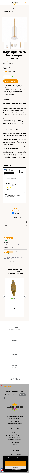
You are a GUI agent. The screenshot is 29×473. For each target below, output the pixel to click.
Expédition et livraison (14, 441)
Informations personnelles (15, 454)
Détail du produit (14, 313)
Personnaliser (16, 467)
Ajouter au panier (11, 81)
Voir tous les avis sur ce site (15, 217)
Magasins (14, 444)
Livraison (14, 432)
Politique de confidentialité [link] (15, 469)
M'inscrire (22, 394)
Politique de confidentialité (15, 439)
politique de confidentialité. (19, 398)
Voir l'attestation (9, 173)
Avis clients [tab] (7, 165)
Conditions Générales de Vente (14, 436)
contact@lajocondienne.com (15, 423)
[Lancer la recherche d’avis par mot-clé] (25, 234)
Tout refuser (16, 464)
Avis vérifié (7, 240)
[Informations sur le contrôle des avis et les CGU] (21, 215)
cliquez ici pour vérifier (7, 386)
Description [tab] (7, 99)
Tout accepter (15, 462)
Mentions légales (14, 434)
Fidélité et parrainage (14, 437)
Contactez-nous (14, 442)
